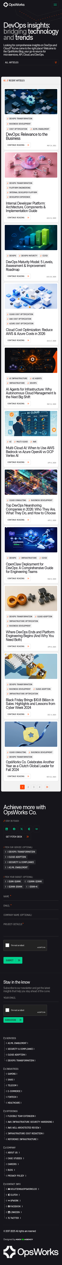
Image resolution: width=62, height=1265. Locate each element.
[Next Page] (47, 787)
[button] (55, 4)
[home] (14, 4)
